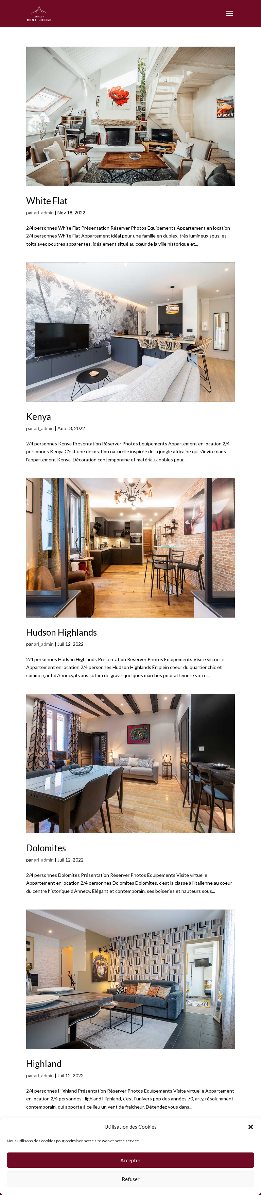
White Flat (47, 200)
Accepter (130, 1160)
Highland (44, 1063)
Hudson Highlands (61, 632)
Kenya (38, 416)
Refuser (131, 1179)
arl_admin (44, 212)
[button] (250, 1127)
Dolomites (46, 847)
